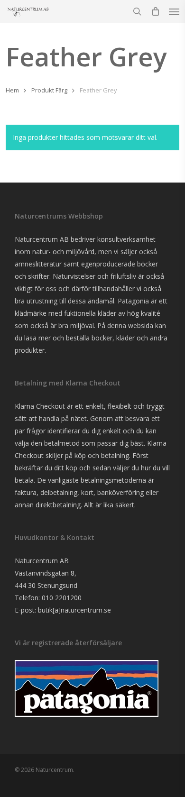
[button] (174, 11)
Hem (12, 90)
